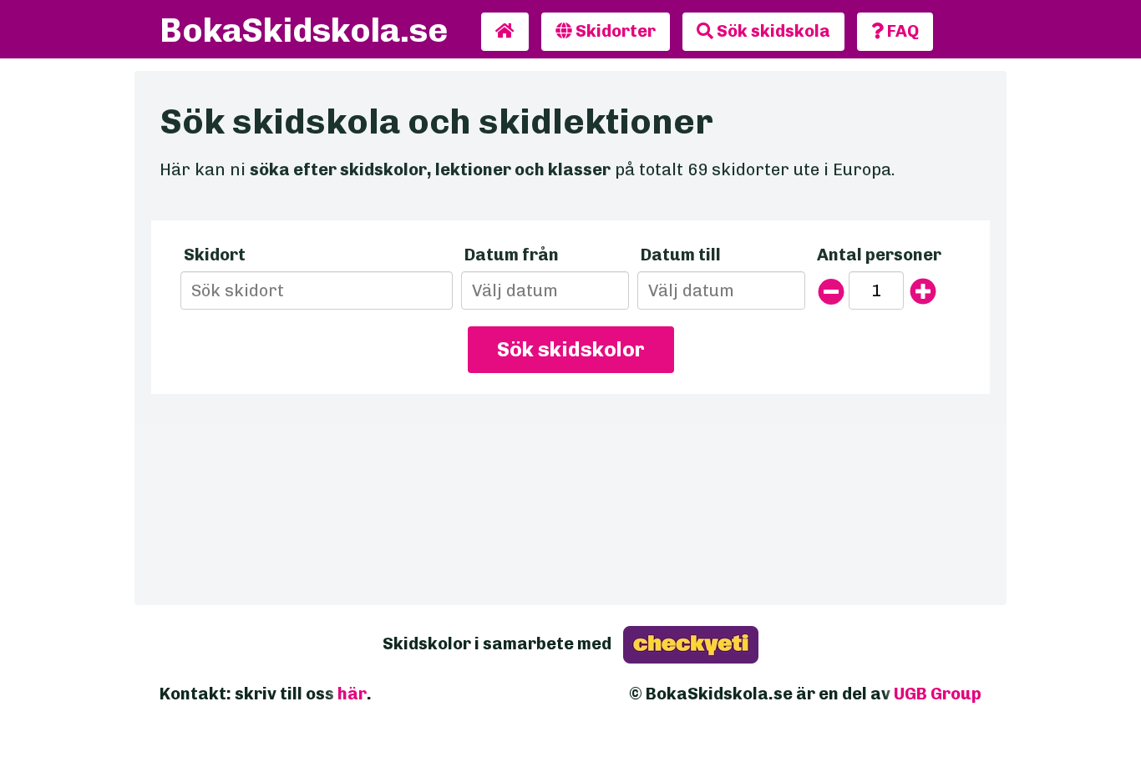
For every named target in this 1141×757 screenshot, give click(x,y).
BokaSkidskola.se (304, 30)
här (352, 694)
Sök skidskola (771, 31)
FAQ (901, 31)
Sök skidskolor (571, 349)
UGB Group (937, 694)
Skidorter (614, 31)
